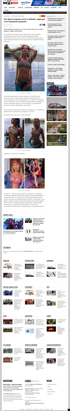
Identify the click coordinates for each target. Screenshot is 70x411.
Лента (5, 7)
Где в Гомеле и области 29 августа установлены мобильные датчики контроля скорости (55, 44)
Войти (49, 386)
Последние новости (51, 16)
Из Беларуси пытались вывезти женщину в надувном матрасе (56, 106)
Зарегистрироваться (52, 384)
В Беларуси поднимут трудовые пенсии (56, 143)
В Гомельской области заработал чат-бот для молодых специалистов (56, 19)
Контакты (50, 394)
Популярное (50, 83)
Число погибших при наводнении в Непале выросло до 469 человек (40, 266)
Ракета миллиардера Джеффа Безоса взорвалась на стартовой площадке (61, 330)
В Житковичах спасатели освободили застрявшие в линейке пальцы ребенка (56, 37)
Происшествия (28, 7)
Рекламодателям (51, 391)
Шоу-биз (47, 7)
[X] (44, 25)
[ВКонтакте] (40, 25)
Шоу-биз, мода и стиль (18, 16)
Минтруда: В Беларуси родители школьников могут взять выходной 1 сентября (56, 130)
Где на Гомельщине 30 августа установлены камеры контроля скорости (27, 12)
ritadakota (28, 93)
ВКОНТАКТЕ (22, 409)
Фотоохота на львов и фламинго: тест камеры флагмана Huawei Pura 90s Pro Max (40, 322)
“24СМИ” (10, 202)
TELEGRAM (41, 409)
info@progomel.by (29, 385)
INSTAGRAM (47, 409)
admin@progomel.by (29, 394)
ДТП (42, 7)
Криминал (36, 7)
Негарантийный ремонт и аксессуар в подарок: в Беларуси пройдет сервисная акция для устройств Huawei (40, 333)
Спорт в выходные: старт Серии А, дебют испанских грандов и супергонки (18, 330)
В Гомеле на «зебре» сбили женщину (56, 64)
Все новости (7, 16)
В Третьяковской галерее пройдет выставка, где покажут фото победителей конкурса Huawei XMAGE (40, 365)
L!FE (12, 26)
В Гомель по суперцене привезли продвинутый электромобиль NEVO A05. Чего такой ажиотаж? (56, 59)
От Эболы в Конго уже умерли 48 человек (62, 321)
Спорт (59, 7)
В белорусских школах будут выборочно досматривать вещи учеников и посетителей (62, 362)
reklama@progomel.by (38, 388)
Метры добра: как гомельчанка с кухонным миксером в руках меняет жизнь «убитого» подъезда (56, 117)
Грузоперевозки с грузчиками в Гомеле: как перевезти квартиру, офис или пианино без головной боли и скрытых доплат (56, 52)
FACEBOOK (36, 409)
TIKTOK (51, 409)
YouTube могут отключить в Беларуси (17, 359)
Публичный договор (29, 403)
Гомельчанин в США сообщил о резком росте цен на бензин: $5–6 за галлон (18, 351)
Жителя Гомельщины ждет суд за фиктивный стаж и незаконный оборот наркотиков (62, 275)
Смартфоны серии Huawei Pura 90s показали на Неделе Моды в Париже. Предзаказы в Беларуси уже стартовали (39, 221)
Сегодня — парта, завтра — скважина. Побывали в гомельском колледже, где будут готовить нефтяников (56, 76)
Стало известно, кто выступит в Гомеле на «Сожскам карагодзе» (13, 232)
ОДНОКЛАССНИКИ (29, 409)
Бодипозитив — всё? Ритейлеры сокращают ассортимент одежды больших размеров (55, 70)
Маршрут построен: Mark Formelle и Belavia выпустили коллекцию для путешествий (38, 239)
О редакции (50, 389)
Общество (20, 7)
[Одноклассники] (42, 25)
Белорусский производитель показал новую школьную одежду (39, 231)
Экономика (54, 7)
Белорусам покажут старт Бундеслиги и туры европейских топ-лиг (56, 31)
